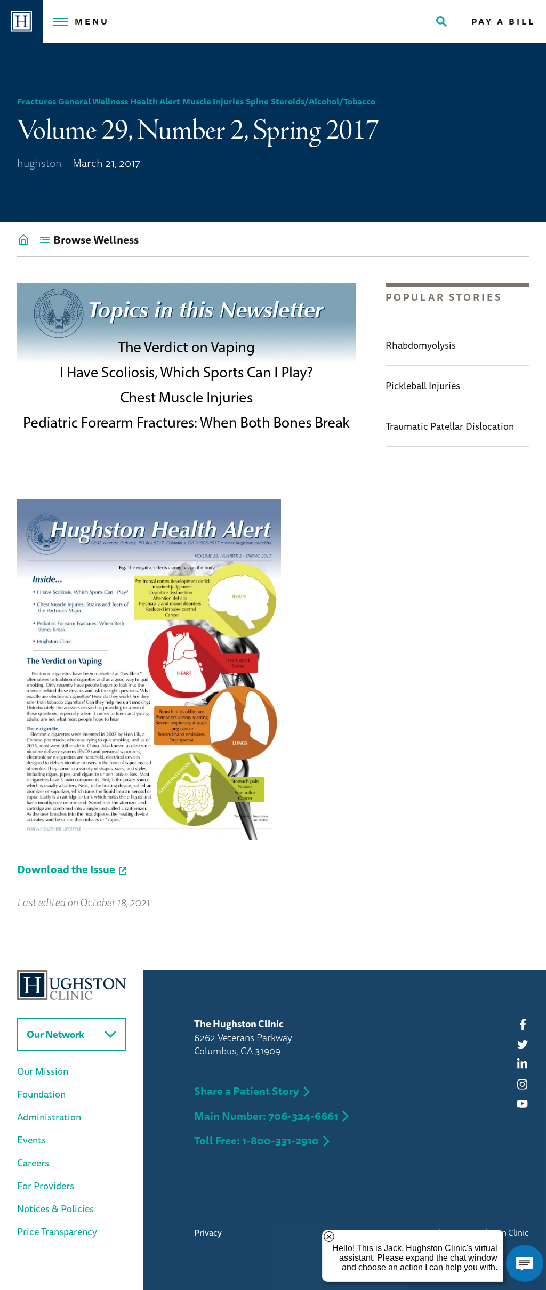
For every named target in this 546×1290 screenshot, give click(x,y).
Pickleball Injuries (423, 385)
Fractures (36, 101)
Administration (49, 1116)
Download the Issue (66, 869)
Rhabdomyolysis (421, 344)
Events (31, 1139)
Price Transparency (57, 1231)
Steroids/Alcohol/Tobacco (323, 101)
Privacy (208, 1232)
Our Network (55, 1034)
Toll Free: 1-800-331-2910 (256, 1140)
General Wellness (93, 101)
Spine (257, 101)
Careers (33, 1162)
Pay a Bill (503, 21)
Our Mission (42, 1070)
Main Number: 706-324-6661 (266, 1116)
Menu (92, 21)
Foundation (41, 1093)
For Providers (45, 1185)
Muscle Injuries (213, 101)
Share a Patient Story (246, 1091)
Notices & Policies (55, 1208)
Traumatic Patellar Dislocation (450, 425)
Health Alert (155, 101)
